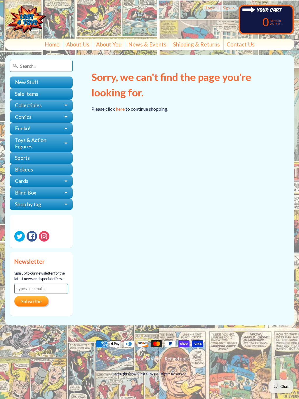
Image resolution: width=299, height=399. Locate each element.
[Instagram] (44, 236)
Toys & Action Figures (30, 143)
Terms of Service (142, 358)
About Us (77, 44)
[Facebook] (32, 236)
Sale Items (26, 94)
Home (52, 44)
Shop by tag (28, 204)
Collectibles (28, 105)
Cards (21, 181)
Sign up (228, 8)
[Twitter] (19, 236)
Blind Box (25, 192)
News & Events (147, 44)
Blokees (24, 169)
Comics (23, 117)
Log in (210, 8)
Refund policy (178, 358)
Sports (22, 158)
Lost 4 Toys (147, 374)
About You (108, 44)
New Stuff (27, 82)
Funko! (23, 128)
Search (113, 358)
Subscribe (31, 301)
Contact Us (241, 44)
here (120, 109)
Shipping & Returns (196, 44)
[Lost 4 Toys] (26, 19)
